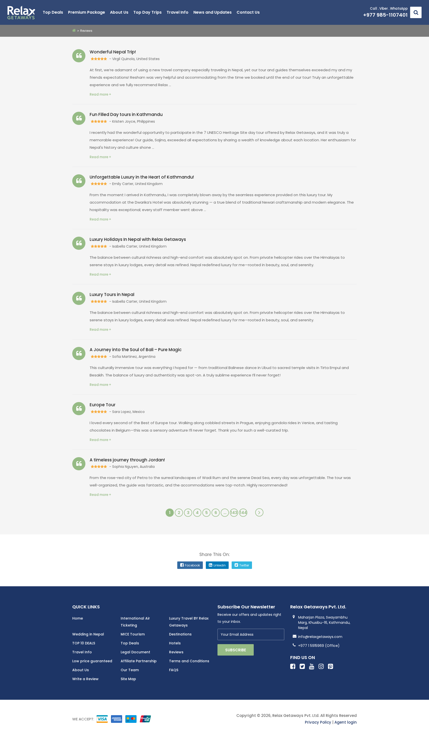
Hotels (175, 643)
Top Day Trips (147, 12)
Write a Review (85, 678)
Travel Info (177, 12)
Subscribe (235, 650)
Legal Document (135, 652)
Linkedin (220, 565)
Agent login (345, 722)
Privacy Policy (318, 722)
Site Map (128, 678)
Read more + (100, 94)
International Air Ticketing (135, 622)
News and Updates (212, 12)
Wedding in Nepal (88, 634)
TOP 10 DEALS (83, 643)
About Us (119, 12)
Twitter (244, 565)
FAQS (173, 669)
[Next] (259, 512)
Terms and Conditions (189, 661)
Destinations (180, 634)
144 (243, 513)
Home (77, 618)
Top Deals (53, 12)
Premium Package (86, 12)
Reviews (176, 652)
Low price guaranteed (92, 661)
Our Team (130, 669)
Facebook (192, 565)
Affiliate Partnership (139, 661)
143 (234, 513)
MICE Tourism (133, 634)
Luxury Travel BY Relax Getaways (189, 622)
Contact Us (248, 12)
